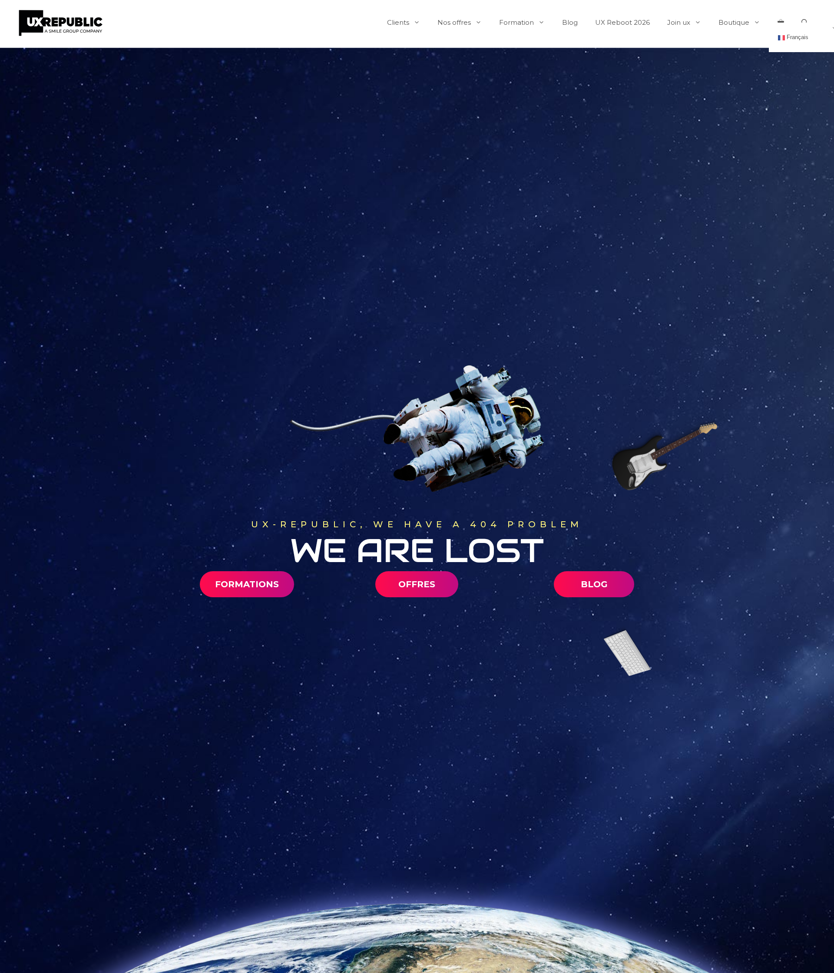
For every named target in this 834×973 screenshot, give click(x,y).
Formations (247, 584)
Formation (516, 22)
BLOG (594, 584)
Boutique (733, 22)
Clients (398, 22)
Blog (570, 22)
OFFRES (416, 584)
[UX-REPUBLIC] (60, 22)
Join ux (678, 22)
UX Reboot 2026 (622, 22)
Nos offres (454, 22)
